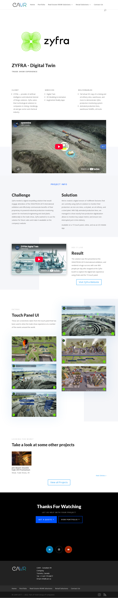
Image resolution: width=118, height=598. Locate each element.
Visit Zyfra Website (89, 282)
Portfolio (41, 5)
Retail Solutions (82, 5)
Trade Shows (22, 473)
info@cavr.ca (46, 579)
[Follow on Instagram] (59, 549)
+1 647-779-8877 (46, 576)
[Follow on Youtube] (68, 549)
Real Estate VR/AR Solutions (59, 5)
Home (32, 5)
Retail (14, 473)
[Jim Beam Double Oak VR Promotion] (21, 458)
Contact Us (98, 5)
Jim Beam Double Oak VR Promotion (21, 468)
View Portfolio (69, 519)
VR (29, 473)
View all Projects (59, 482)
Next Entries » (101, 475)
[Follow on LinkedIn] (49, 549)
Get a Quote (45, 519)
